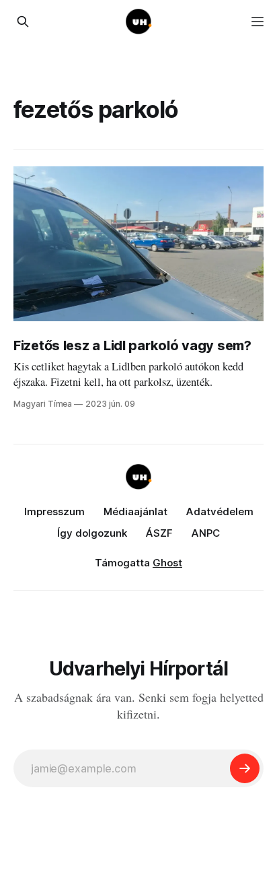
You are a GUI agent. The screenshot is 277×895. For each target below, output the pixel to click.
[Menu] (257, 21)
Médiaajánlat (135, 511)
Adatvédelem (219, 511)
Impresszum (54, 511)
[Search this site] (23, 21)
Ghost (167, 562)
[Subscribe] (245, 768)
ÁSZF (159, 533)
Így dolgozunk (92, 533)
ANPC (206, 533)
